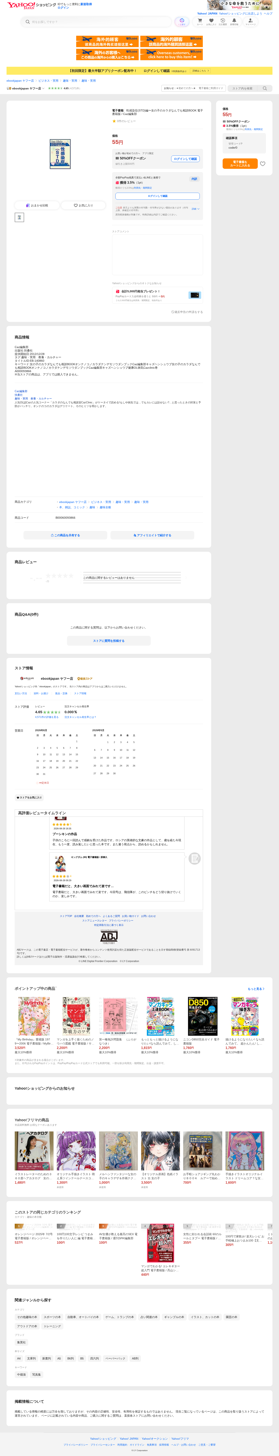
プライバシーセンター (102, 1444)
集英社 (21, 1342)
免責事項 (152, 1444)
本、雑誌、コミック (72, 507)
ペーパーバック (115, 1358)
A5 (59, 1358)
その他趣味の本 (27, 1317)
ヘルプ (268, 13)
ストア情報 (80, 693)
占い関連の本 (149, 1317)
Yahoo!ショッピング (103, 1438)
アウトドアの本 (27, 1326)
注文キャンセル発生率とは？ (80, 717)
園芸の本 (231, 1317)
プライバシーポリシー (76, 1444)
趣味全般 (105, 507)
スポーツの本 (52, 1317)
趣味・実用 (70, 80)
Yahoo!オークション (155, 1438)
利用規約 (122, 1444)
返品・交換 (61, 693)
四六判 (94, 1358)
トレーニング (52, 1326)
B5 (82, 1358)
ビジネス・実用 (48, 80)
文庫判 (31, 1358)
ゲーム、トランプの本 (119, 1317)
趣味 (92, 507)
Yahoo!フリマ (180, 1438)
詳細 (194, 209)
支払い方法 (21, 693)
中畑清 (21, 1374)
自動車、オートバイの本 (83, 1317)
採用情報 (164, 1444)
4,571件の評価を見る (47, 717)
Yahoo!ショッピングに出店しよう (240, 13)
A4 (19, 1358)
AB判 (135, 1358)
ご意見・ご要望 (206, 1444)
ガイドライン (137, 1444)
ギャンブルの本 (174, 1317)
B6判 (70, 1358)
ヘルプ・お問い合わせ (183, 1444)
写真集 (36, 1374)
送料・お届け (41, 693)
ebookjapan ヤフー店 (20, 80)
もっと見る (255, 988)
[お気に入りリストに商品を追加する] (262, 163)
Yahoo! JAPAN (207, 13)
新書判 (46, 1358)
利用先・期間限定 (143, 188)
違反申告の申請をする (188, 312)
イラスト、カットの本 (205, 1317)
